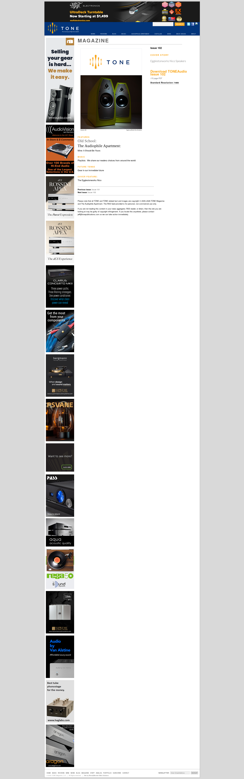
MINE (169, 34)
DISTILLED (158, 34)
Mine (67, 773)
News (73, 773)
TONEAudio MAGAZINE (63, 28)
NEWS (93, 34)
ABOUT (193, 34)
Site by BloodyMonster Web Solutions (96, 775)
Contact (125, 773)
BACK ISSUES (181, 34)
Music (54, 773)
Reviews (61, 773)
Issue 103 (92, 192)
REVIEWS (103, 34)
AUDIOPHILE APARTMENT (140, 34)
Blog (78, 773)
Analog (99, 773)
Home (49, 773)
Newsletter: (163, 773)
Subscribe (117, 773)
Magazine (93, 40)
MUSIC (123, 34)
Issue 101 (96, 189)
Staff (92, 773)
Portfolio (107, 773)
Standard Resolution (164, 82)
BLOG (114, 34)
